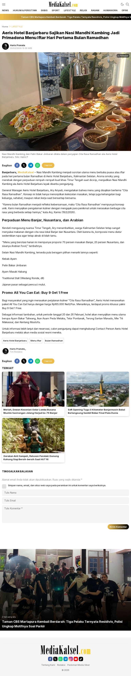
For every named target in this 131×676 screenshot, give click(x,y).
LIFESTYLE (17, 26)
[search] (127, 4)
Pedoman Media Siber (78, 665)
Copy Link (48, 165)
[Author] (5, 46)
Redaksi (61, 665)
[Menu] (4, 4)
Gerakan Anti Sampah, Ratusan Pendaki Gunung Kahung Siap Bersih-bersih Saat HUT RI (31, 458)
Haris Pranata (17, 45)
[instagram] (71, 659)
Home (5, 26)
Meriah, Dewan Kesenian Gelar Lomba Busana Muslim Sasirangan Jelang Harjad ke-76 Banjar (30, 411)
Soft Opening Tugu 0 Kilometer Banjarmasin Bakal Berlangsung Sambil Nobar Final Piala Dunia (96, 411)
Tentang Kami (48, 665)
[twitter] (23, 165)
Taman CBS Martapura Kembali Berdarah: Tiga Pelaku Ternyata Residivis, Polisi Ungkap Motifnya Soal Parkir (62, 624)
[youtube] (76, 659)
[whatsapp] (37, 165)
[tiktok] (81, 659)
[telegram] (30, 165)
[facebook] (17, 165)
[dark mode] (122, 4)
